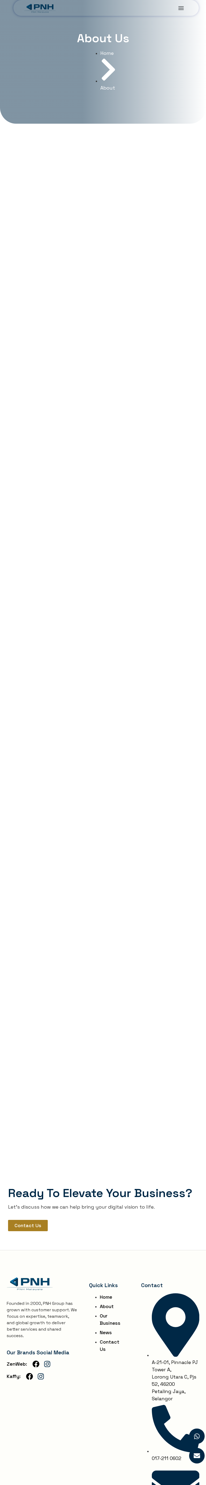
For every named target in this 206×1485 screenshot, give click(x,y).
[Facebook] (35, 1364)
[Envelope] (197, 1455)
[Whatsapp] (197, 1436)
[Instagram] (47, 1364)
